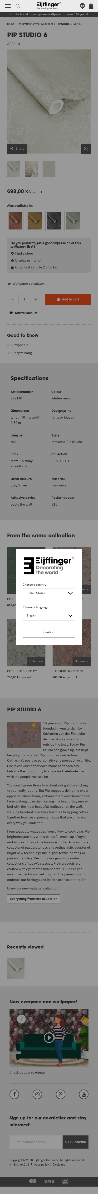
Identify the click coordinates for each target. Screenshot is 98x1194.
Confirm (49, 632)
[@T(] (8, 6)
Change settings (16, 1187)
